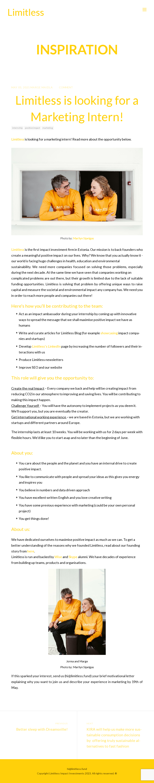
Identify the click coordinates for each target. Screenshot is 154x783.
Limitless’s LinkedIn (46, 346)
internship (17, 127)
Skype (73, 557)
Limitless (17, 139)
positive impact (32, 127)
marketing (47, 127)
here (30, 551)
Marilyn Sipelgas (83, 238)
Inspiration (77, 49)
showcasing (109, 333)
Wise (58, 557)
